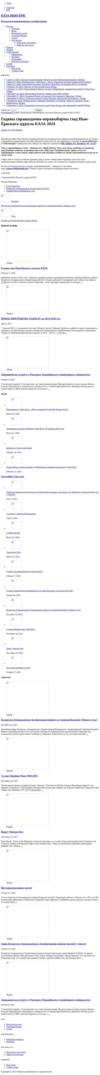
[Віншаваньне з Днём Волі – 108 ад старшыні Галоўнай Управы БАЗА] (16, 405)
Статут (14, 38)
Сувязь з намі (17, 71)
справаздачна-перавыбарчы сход (20, 191)
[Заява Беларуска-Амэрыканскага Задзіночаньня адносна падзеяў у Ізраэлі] (27, 936)
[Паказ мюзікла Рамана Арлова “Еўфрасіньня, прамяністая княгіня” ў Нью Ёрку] (16, 463)
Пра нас (9, 26)
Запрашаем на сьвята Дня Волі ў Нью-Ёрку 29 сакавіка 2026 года (35, 429)
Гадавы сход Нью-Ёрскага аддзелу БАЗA (24, 268)
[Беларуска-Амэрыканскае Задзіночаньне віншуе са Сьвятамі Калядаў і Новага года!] (16, 605)
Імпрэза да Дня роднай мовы (19, 448)
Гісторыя (15, 29)
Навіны (9, 47)
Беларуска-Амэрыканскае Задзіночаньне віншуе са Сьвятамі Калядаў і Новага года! (43, 610)
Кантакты (10, 66)
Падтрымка (16, 59)
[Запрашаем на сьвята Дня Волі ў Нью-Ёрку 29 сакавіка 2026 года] (16, 424)
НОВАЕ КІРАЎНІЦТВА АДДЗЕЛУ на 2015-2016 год (30, 318)
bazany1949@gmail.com (17, 168)
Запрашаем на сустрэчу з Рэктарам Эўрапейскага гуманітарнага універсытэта (45, 374)
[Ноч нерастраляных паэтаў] (16, 663)
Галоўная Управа (19, 36)
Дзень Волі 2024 (13, 552)
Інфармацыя (16, 54)
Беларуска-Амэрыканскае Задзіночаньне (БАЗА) (27, 188)
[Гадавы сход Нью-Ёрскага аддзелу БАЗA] (27, 261)
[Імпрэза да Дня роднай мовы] (16, 443)
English (9, 64)
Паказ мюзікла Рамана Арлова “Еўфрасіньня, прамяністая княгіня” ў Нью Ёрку (41, 467)
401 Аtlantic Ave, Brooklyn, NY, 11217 (78, 143)
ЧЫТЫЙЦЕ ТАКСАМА (12, 477)
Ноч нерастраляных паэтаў (18, 668)
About (8, 3)
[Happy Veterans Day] (16, 644)
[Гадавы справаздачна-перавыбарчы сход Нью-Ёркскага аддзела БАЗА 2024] (16, 586)
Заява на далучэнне (25, 45)
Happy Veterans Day (14, 648)
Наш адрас (16, 68)
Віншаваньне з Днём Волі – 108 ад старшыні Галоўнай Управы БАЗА (37, 409)
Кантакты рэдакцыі (20, 61)
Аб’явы (9, 50)
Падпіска (15, 57)
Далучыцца (16, 40)
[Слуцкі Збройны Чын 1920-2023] (16, 625)
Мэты (14, 31)
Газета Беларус (12, 52)
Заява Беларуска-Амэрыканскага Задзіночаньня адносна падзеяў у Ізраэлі (43, 943)
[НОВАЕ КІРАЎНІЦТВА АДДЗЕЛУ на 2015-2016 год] (27, 311)
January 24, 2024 (8, 130)
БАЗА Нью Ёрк (13, 186)
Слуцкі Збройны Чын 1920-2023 (20, 629)
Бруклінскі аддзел (19, 33)
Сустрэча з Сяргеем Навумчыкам (21, 514)
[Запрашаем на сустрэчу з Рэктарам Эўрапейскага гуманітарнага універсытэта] (27, 367)
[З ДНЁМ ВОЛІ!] (16, 528)
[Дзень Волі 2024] (16, 548)
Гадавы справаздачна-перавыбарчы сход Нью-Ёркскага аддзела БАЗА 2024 (39, 591)
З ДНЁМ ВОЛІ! (13, 533)
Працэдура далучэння (26, 43)
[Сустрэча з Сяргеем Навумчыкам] (16, 509)
